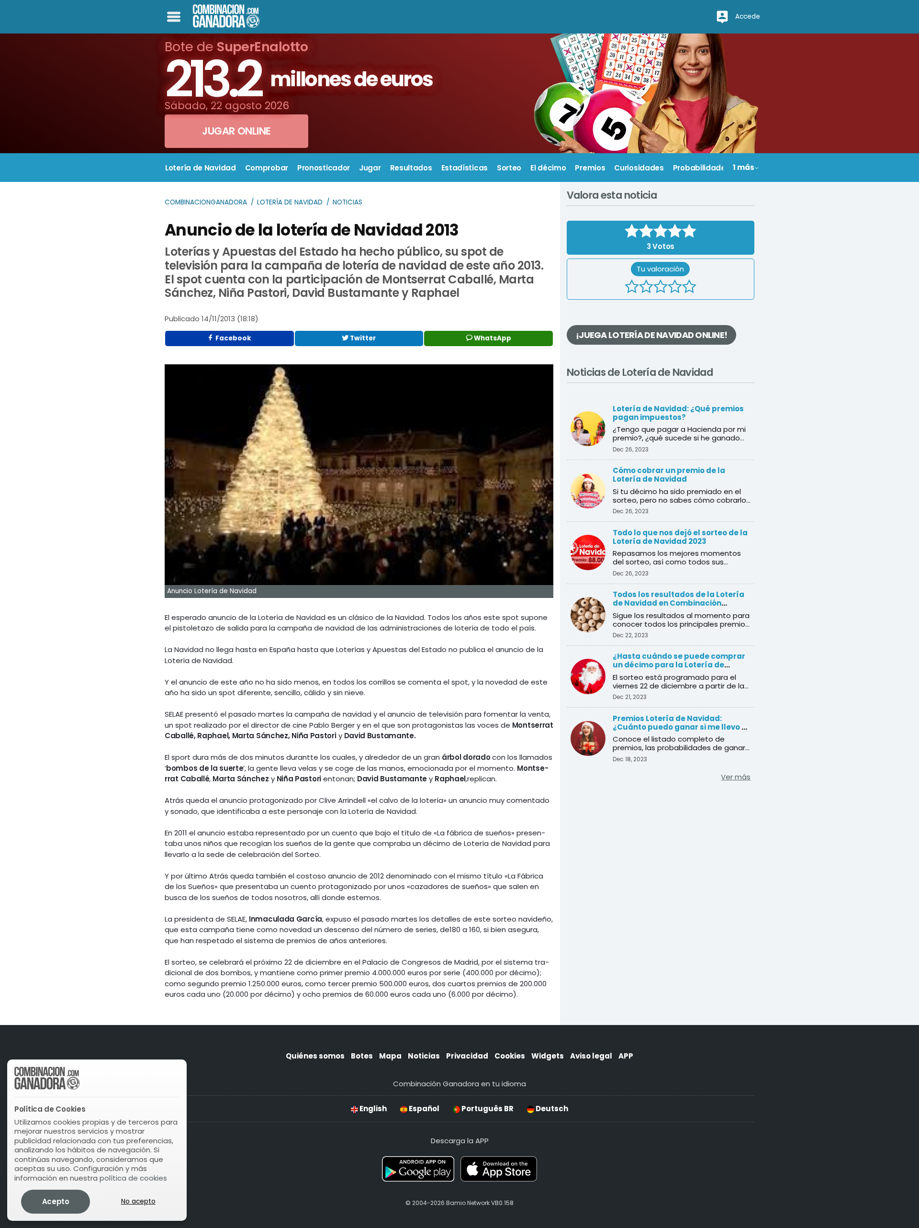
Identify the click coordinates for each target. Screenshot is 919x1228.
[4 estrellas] (675, 287)
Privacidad (467, 1056)
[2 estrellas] (646, 287)
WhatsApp (491, 338)
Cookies (509, 1056)
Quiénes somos (315, 1056)
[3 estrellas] (660, 287)
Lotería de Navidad (290, 202)
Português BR (487, 1109)
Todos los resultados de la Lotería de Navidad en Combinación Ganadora (678, 603)
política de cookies (133, 1178)
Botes (362, 1056)
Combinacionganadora (206, 202)
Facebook (232, 338)
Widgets (547, 1056)
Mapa (390, 1056)
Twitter (362, 338)
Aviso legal (591, 1056)
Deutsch (551, 1109)
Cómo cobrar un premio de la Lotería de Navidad (669, 474)
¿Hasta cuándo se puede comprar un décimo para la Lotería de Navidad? (679, 664)
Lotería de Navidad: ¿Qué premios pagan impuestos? (678, 413)
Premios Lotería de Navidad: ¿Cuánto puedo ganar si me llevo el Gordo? (681, 727)
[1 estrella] (632, 287)
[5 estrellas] (689, 287)
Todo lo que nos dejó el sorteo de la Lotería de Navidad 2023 (680, 537)
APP (625, 1056)
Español (423, 1109)
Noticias (347, 202)
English (372, 1109)
